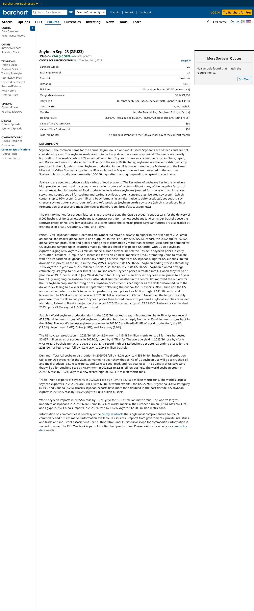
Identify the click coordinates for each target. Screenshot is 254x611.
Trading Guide (9, 64)
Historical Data (9, 95)
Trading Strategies (11, 73)
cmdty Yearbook (112, 414)
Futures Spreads (10, 124)
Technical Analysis (11, 77)
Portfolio (129, 12)
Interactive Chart (11, 48)
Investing (93, 22)
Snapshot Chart (10, 52)
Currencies (72, 22)
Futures (53, 22)
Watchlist (115, 12)
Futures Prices (9, 153)
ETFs (38, 22)
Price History (8, 90)
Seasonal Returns (11, 86)
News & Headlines (11, 141)
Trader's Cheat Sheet (13, 82)
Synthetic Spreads (11, 128)
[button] (250, 21)
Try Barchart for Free (237, 12)
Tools (123, 22)
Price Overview (9, 31)
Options (24, 22)
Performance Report (13, 35)
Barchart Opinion (11, 69)
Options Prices (9, 107)
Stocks (7, 22)
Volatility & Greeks (11, 111)
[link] (185, 60)
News (110, 22)
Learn (137, 22)
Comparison (8, 145)
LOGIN (215, 12)
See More (244, 79)
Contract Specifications (15, 149)
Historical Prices (10, 158)
